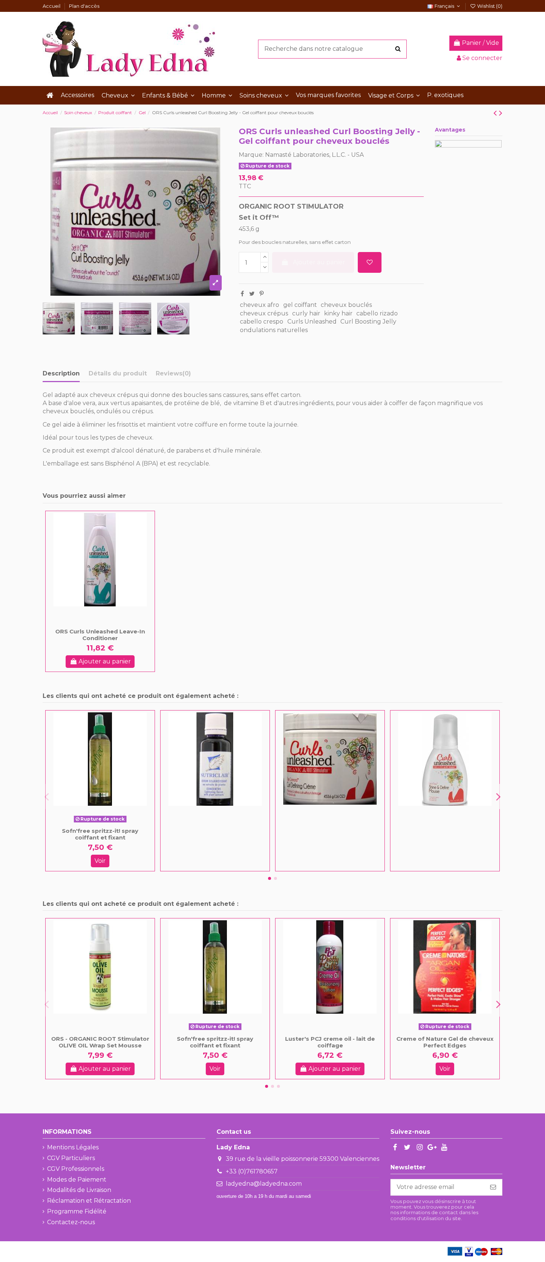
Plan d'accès (84, 6)
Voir (100, 860)
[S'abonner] (493, 1187)
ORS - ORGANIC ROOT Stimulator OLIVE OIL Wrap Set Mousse (100, 1042)
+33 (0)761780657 (252, 1171)
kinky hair (338, 313)
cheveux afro (259, 304)
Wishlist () (489, 6)
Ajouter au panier (319, 262)
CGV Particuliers (71, 1158)
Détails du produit (118, 373)
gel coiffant (300, 304)
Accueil (52, 6)
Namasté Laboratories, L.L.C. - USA (314, 154)
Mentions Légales (73, 1147)
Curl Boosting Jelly (368, 321)
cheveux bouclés (346, 304)
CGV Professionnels (75, 1168)
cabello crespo (261, 321)
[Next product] (500, 112)
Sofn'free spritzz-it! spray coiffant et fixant (100, 834)
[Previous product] (496, 112)
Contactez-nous (71, 1222)
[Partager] (242, 293)
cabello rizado (377, 313)
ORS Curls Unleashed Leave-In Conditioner (100, 635)
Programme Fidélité (76, 1211)
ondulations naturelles (274, 330)
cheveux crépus (264, 313)
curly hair (306, 313)
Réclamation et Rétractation (89, 1200)
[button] (118, 95)
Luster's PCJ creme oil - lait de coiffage (330, 1042)
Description (61, 373)
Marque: (251, 154)
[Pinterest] (262, 293)
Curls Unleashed (312, 321)
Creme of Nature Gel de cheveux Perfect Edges (444, 1042)
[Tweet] (252, 293)
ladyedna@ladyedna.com (264, 1183)
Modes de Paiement (76, 1179)
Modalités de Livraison (79, 1189)
